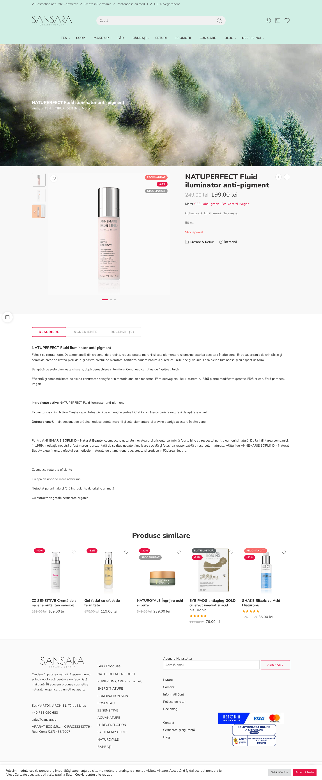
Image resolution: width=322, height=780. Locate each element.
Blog (166, 737)
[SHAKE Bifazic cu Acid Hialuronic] (266, 570)
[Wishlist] (53, 178)
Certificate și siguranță (179, 730)
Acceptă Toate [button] (304, 772)
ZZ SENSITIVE (107, 710)
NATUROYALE (108, 739)
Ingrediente (85, 332)
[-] (52, 21)
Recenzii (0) (122, 332)
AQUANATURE (108, 717)
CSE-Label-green (206, 204)
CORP (80, 38)
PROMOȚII (183, 38)
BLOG (229, 38)
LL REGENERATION (111, 725)
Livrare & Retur (201, 242)
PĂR (120, 38)
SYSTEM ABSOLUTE (112, 732)
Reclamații (170, 709)
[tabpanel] (109, 235)
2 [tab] (111, 303)
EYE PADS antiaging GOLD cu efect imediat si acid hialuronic (212, 605)
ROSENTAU (106, 703)
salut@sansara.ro (44, 719)
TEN (64, 38)
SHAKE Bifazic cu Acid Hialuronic (261, 603)
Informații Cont (173, 694)
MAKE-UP (101, 38)
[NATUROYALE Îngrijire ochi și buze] (161, 570)
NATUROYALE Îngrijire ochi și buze (160, 603)
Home (36, 108)
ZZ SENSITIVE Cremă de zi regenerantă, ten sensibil (54, 603)
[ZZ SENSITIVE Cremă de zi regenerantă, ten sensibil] (56, 570)
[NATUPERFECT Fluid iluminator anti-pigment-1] (39, 180)
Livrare (168, 680)
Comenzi (169, 687)
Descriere (49, 332)
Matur (86, 108)
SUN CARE (208, 38)
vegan (245, 204)
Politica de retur (174, 701)
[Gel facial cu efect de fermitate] (108, 570)
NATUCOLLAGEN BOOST (116, 674)
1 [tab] (105, 303)
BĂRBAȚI (140, 38)
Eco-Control (229, 204)
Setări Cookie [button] (279, 772)
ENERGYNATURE (110, 688)
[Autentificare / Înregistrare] (268, 21)
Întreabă (230, 242)
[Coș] (278, 21)
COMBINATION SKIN (112, 696)
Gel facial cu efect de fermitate (102, 603)
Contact (168, 722)
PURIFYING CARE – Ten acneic (119, 681)
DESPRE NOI (251, 38)
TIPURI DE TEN (66, 108)
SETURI (161, 38)
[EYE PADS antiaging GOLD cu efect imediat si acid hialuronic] (213, 570)
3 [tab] (115, 303)
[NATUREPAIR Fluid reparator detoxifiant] (278, 177)
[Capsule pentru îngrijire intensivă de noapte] (287, 177)
